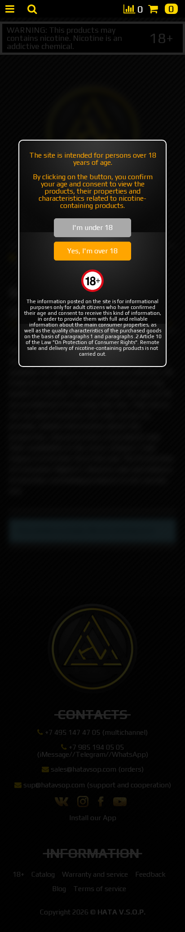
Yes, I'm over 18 (92, 251)
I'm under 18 (92, 227)
